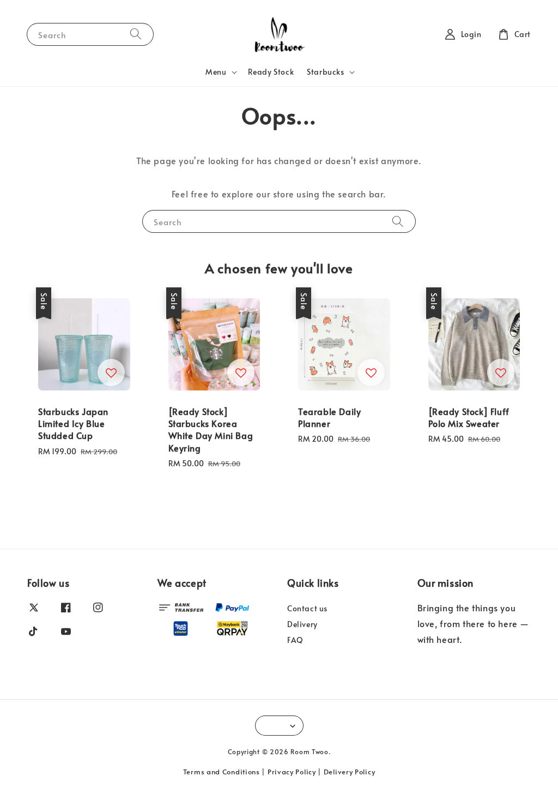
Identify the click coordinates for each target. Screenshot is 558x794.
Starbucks (325, 72)
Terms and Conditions (221, 772)
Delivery (302, 624)
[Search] (135, 34)
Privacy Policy (292, 772)
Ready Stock (271, 72)
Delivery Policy (349, 772)
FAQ (295, 640)
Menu (215, 72)
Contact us (307, 608)
